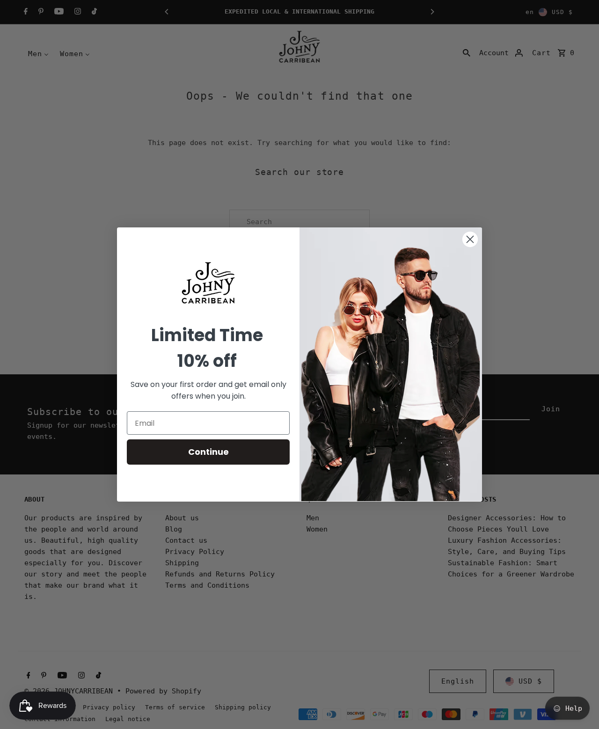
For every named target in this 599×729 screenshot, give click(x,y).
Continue (208, 452)
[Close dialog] (470, 239)
